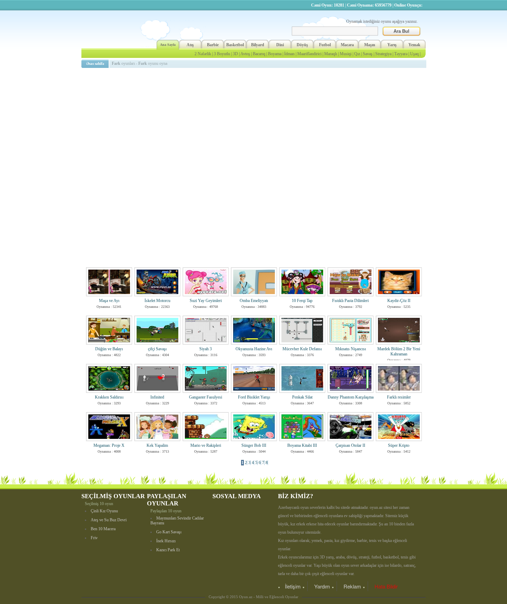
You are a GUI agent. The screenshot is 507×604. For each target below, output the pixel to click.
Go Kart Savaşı (168, 532)
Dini (280, 44)
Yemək (414, 44)
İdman (289, 53)
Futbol (325, 44)
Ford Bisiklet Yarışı (254, 397)
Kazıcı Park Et (168, 549)
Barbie (213, 44)
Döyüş (302, 44)
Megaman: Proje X (109, 445)
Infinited (157, 397)
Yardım (322, 586)
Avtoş (245, 53)
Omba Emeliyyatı (254, 300)
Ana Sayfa (168, 45)
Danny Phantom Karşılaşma (351, 397)
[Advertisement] (255, 119)
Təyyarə (400, 53)
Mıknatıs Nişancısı (350, 348)
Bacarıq (259, 53)
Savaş (367, 53)
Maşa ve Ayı (109, 300)
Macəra (347, 44)
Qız (357, 53)
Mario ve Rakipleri (205, 445)
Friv (94, 537)
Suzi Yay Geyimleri (206, 300)
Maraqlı (330, 53)
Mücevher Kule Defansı (302, 348)
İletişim (293, 586)
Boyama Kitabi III (302, 445)
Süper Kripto (398, 445)
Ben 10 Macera (103, 528)
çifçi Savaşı (157, 348)
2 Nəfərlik (203, 53)
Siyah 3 (205, 348)
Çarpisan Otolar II (350, 445)
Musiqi (345, 53)
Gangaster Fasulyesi (205, 397)
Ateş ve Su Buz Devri (109, 519)
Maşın (369, 44)
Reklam (352, 586)
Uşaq (414, 53)
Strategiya (383, 53)
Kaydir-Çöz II (398, 300)
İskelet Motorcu (157, 300)
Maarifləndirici (309, 53)
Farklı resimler (399, 397)
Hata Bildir (386, 586)
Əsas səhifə (95, 63)
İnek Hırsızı (166, 540)
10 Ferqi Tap (302, 300)
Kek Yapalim (157, 445)
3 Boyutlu (222, 53)
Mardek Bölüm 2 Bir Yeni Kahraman (398, 351)
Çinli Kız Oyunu (104, 511)
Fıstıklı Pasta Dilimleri (350, 300)
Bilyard (257, 44)
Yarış (392, 44)
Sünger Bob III (253, 445)
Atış (190, 44)
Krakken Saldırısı (109, 397)
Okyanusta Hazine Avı (254, 348)
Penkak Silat (302, 397)
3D (235, 53)
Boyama (274, 53)
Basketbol (235, 44)
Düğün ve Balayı (109, 348)
